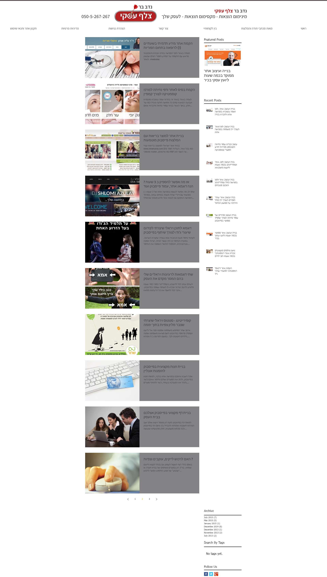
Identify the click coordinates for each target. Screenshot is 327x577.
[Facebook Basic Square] (206, 574)
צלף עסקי (223, 10)
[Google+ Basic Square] (216, 574)
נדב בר (240, 10)
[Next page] (156, 499)
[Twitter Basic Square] (211, 574)
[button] (163, 28)
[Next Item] (236, 55)
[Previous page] (128, 499)
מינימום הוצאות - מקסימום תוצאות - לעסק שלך (204, 16)
